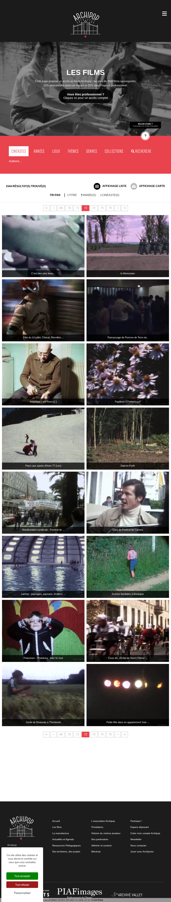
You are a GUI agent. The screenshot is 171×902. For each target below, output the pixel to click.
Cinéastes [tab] (18, 151)
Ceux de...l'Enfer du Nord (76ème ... (127, 658)
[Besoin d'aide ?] (145, 135)
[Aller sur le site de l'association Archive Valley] (80, 894)
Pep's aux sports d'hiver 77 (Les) (43, 465)
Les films (57, 827)
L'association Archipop (103, 821)
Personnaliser (22, 893)
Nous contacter (138, 845)
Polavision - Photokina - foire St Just (43, 658)
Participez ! (136, 821)
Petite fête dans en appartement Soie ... (127, 722)
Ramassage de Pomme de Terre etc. (128, 337)
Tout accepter (22, 876)
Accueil (56, 821)
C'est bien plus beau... (43, 273)
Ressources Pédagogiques (66, 845)
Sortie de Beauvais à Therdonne (43, 722)
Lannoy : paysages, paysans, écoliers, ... (43, 594)
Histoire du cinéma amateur (106, 833)
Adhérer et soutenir (101, 845)
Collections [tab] (114, 151)
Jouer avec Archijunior (142, 851)
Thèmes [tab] (73, 151)
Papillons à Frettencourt (128, 401)
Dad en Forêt (128, 465)
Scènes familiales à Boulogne (128, 594)
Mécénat (96, 851)
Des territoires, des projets (66, 851)
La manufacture (60, 833)
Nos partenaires (99, 839)
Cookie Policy (97, 900)
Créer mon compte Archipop (145, 833)
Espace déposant (139, 827)
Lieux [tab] (56, 151)
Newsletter (136, 839)
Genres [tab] (91, 151)
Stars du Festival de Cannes (127, 529)
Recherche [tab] (143, 151)
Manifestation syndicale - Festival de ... (43, 529)
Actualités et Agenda (63, 839)
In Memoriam (127, 273)
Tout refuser (22, 885)
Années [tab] (39, 151)
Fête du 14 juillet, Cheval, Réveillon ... (43, 337)
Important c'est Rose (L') (43, 401)
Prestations (97, 827)
